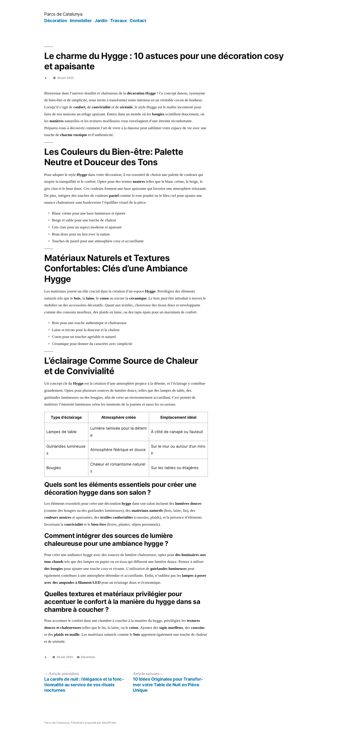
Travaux (118, 20)
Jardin (101, 20)
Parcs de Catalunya (63, 14)
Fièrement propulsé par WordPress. (94, 722)
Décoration (55, 20)
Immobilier (81, 20)
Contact (138, 20)
